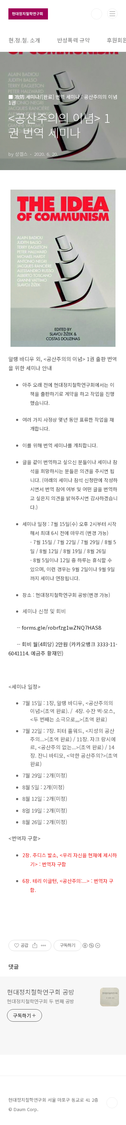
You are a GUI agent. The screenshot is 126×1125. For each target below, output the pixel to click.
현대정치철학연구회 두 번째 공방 (40, 1001)
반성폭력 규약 (73, 40)
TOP (112, 1102)
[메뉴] (112, 13)
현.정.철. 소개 (24, 40)
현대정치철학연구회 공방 (40, 992)
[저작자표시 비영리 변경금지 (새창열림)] (91, 945)
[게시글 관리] (43, 945)
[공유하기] (34, 945)
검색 (96, 14)
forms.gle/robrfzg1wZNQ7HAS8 (61, 627)
